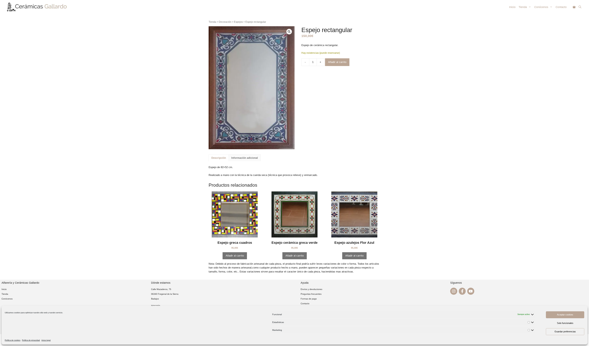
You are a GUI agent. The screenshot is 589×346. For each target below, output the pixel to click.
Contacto (561, 7)
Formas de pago (309, 298)
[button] (289, 31)
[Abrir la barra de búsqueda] (580, 7)
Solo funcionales (565, 323)
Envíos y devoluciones (311, 289)
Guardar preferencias (565, 331)
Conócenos (541, 7)
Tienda (523, 7)
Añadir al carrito (337, 62)
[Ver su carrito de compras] (574, 7)
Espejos (238, 22)
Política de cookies (12, 340)
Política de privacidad (31, 340)
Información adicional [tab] (244, 157)
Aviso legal (46, 340)
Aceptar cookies (565, 314)
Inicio (512, 7)
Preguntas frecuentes (311, 294)
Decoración (225, 22)
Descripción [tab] (218, 157)
